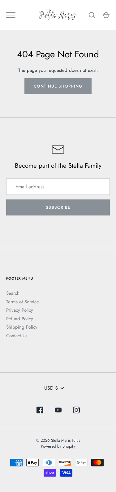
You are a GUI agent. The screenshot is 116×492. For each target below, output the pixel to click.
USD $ (51, 388)
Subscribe (58, 207)
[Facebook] (40, 411)
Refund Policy (19, 318)
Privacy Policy (19, 310)
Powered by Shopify (58, 446)
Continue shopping (58, 86)
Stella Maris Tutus (65, 440)
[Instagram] (76, 411)
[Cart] (106, 15)
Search (12, 293)
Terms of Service (22, 301)
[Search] (92, 15)
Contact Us (16, 335)
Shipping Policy (21, 327)
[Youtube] (58, 411)
